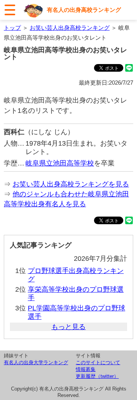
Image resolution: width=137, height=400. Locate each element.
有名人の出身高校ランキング (84, 9)
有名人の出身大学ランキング (36, 362)
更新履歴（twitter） (97, 376)
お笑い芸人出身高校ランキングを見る (71, 184)
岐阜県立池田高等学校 (59, 163)
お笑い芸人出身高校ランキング (70, 27)
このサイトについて (98, 362)
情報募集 (86, 369)
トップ (12, 27)
